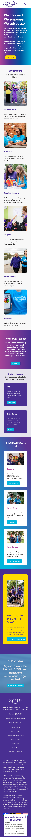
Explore (10, 429)
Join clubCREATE (15, 739)
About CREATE (15, 727)
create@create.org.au (18, 718)
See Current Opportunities (16, 639)
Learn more (10, 57)
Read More (11, 402)
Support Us (15, 743)
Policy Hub (15, 747)
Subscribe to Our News (15, 685)
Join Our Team (15, 731)
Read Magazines (13, 483)
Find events (15, 363)
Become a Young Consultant (15, 735)
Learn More (11, 522)
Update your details (14, 561)
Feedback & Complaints (15, 751)
